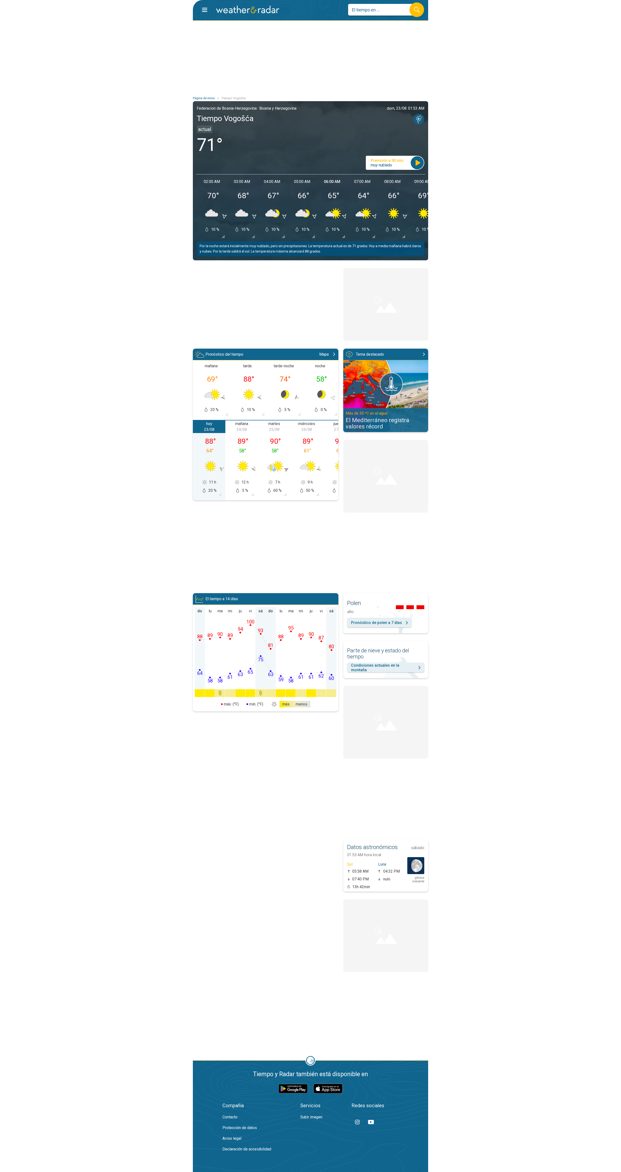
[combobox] (382, 10)
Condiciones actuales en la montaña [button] (375, 667)
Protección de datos (239, 1127)
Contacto (229, 1117)
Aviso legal (231, 1138)
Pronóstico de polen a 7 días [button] (376, 622)
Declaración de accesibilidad (246, 1149)
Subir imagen (311, 1117)
